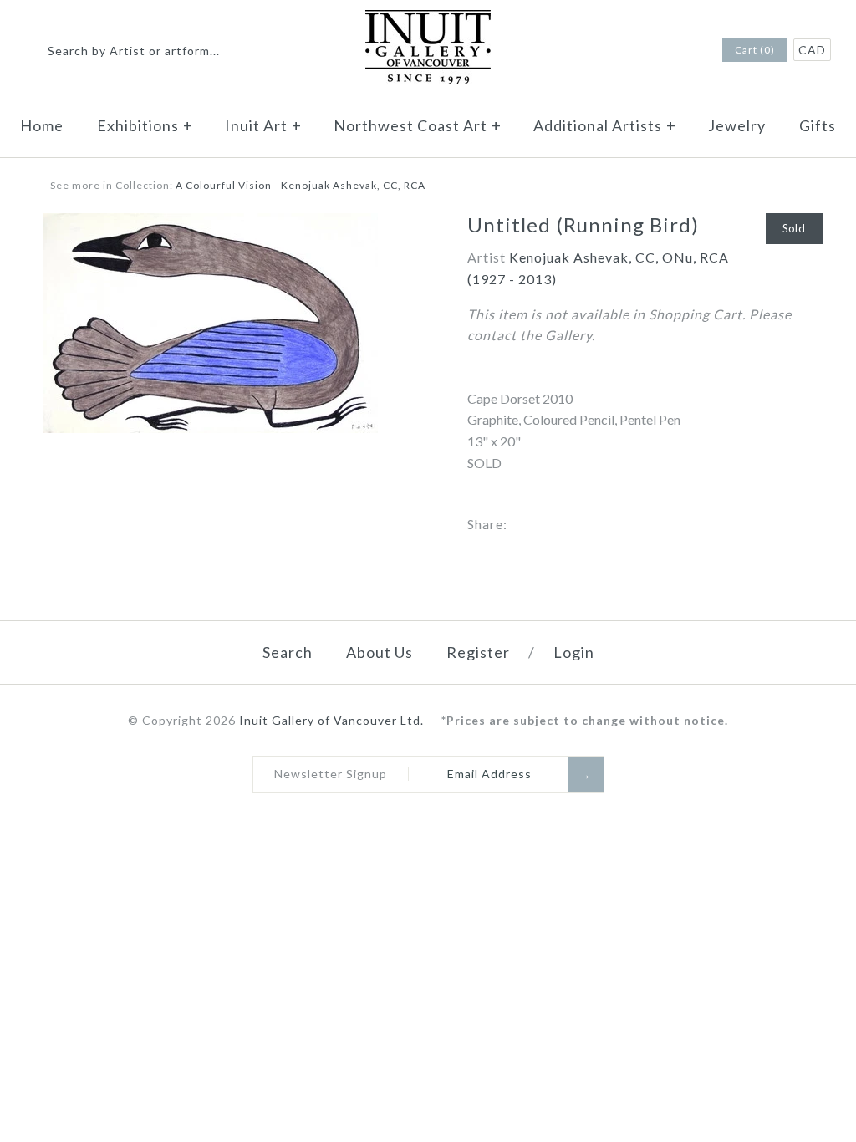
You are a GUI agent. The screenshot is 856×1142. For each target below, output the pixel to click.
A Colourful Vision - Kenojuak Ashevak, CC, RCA (300, 185)
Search (287, 652)
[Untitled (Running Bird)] (210, 224)
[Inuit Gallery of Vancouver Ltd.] (428, 20)
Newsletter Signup (330, 774)
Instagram (684, 51)
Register (478, 652)
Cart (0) (755, 49)
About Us (379, 652)
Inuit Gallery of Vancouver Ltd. (333, 720)
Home (42, 125)
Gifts (817, 125)
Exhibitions (145, 125)
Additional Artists (604, 125)
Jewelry (737, 125)
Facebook (663, 51)
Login (573, 652)
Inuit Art (263, 125)
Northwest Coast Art (418, 125)
